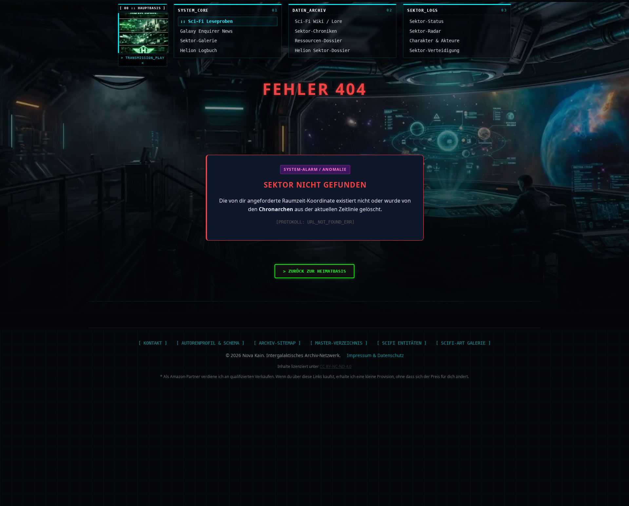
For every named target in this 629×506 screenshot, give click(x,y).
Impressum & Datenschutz (375, 355)
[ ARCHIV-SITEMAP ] (277, 343)
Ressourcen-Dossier (318, 40)
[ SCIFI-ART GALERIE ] (463, 343)
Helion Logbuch (198, 50)
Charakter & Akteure (434, 40)
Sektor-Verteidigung (434, 50)
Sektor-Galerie (198, 40)
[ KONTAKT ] (152, 343)
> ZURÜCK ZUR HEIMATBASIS (314, 271)
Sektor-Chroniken (316, 31)
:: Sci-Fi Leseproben (206, 21)
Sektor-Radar (425, 31)
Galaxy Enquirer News (206, 31)
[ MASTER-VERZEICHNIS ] (339, 343)
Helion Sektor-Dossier (322, 50)
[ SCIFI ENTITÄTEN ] (402, 343)
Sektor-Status (427, 21)
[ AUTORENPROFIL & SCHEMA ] (210, 343)
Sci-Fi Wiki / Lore (318, 21)
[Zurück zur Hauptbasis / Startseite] (143, 33)
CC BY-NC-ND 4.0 (336, 366)
